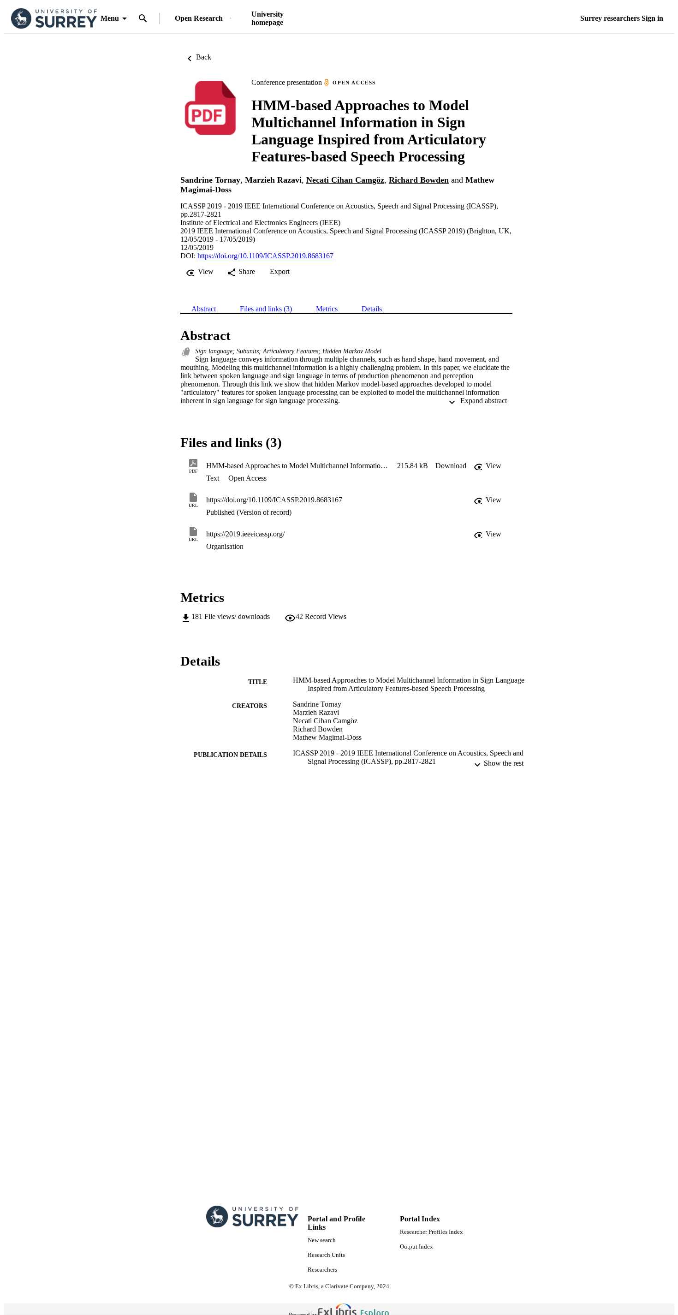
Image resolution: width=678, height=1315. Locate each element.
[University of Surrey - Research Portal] (54, 18)
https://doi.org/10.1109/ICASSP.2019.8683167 (265, 256)
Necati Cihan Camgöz (345, 179)
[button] (451, 466)
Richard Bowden (419, 179)
